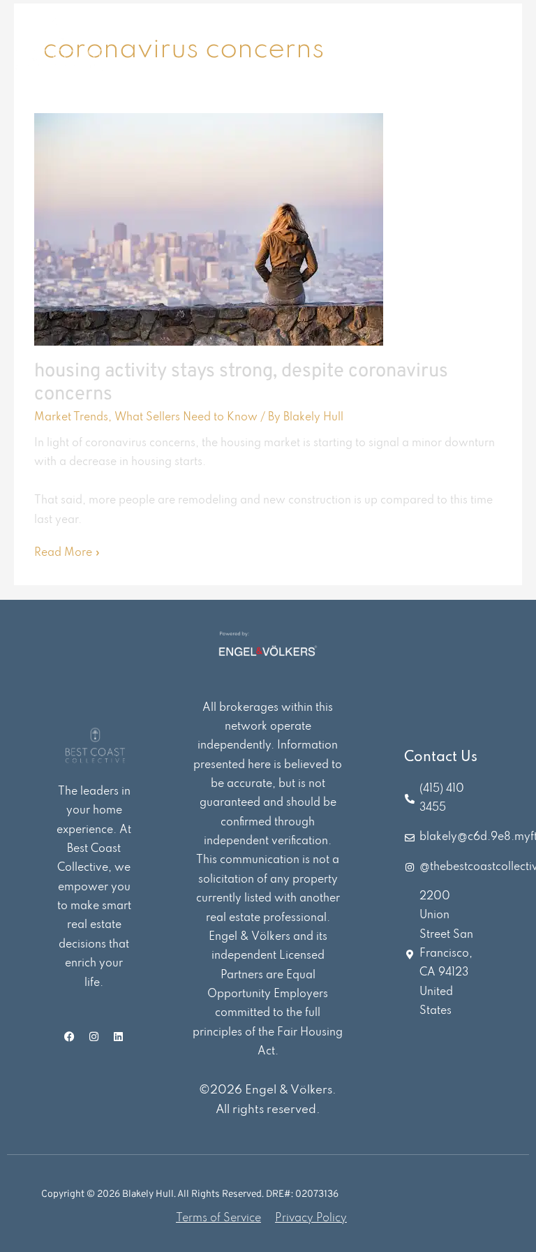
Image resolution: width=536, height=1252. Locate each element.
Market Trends (71, 417)
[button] (488, 45)
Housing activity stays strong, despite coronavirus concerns (241, 383)
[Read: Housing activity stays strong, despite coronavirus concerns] (208, 229)
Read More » (67, 551)
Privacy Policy (311, 1218)
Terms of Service (218, 1218)
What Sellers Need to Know (186, 417)
